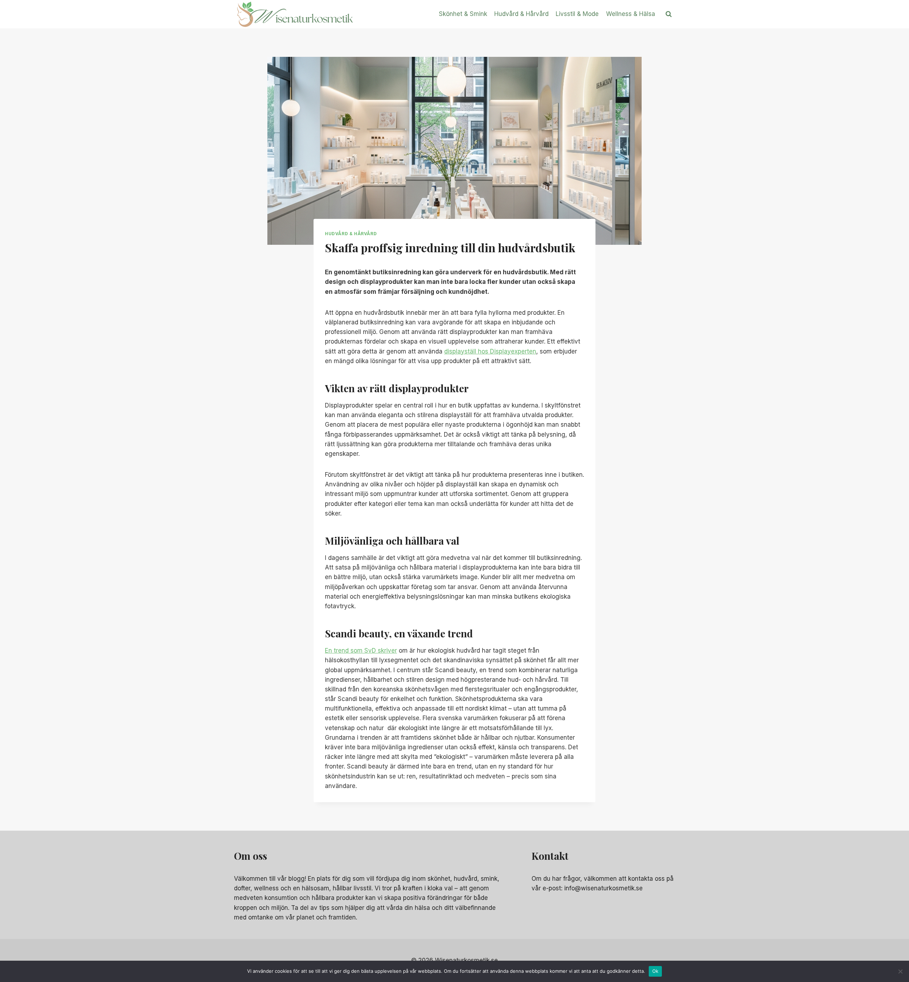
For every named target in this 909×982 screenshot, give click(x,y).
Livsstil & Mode (577, 13)
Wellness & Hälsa (630, 13)
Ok (655, 971)
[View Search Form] (668, 14)
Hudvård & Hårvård (521, 13)
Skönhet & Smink (463, 13)
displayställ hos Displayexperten (490, 351)
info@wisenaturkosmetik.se (603, 888)
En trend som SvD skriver (361, 650)
